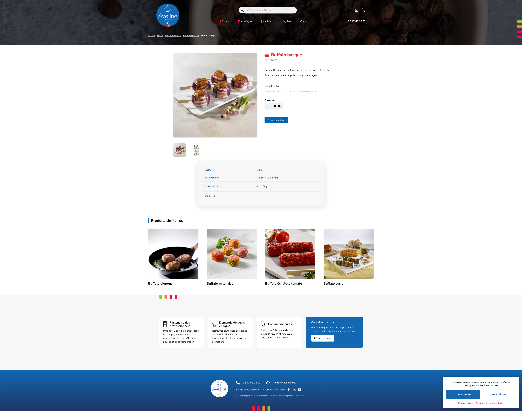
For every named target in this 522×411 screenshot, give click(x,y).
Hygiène (286, 21)
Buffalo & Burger (191, 35)
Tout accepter (463, 394)
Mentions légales (243, 395)
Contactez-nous (322, 338)
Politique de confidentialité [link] (490, 403)
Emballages (245, 21)
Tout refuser (499, 394)
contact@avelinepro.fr (285, 382)
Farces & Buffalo (173, 35)
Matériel (266, 21)
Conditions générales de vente (290, 395)
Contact (304, 21)
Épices (225, 21)
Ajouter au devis (276, 120)
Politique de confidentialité (264, 395)
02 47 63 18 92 (357, 21)
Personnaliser (465, 403)
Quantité (270, 100)
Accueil (151, 35)
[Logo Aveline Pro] (219, 388)
